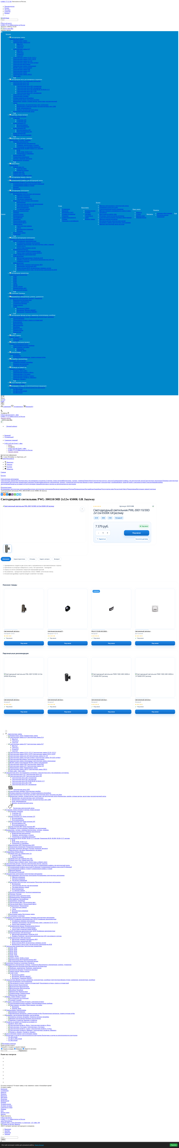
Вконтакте (10, 462)
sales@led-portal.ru (8, 458)
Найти (3, 1139)
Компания (4, 1089)
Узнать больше (39, 1145)
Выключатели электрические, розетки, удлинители (57, 482)
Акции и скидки (8, 1049)
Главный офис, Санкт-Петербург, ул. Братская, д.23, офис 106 (20, 1122)
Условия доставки (6, 1106)
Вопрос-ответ (5, 1112)
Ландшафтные (89, 489)
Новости (3, 1092)
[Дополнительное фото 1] (7, 548)
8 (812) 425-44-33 (6, 23)
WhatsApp (10, 469)
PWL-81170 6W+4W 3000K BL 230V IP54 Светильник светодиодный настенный (99, 631)
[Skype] (17, 494)
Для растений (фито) (120, 489)
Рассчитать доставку (142, 539)
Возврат (57, 559)
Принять (173, 1145)
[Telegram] (20, 494)
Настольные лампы (142, 489)
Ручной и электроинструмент (136, 482)
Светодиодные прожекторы (18, 482)
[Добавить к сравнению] (82, 509)
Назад (10, 445)
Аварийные (97, 489)
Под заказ (136, 533)
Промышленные (79, 489)
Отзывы (32, 559)
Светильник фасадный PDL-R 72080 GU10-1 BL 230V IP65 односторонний (56, 631)
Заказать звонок (6, 418)
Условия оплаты (6, 1104)
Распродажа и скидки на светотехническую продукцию (58, 484)
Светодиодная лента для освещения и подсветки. (30, 480)
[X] (10, 494)
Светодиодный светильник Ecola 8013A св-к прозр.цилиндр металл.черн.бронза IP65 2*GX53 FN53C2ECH (12, 631)
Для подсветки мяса (107, 489)
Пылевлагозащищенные (61, 489)
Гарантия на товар (6, 1107)
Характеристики (19, 559)
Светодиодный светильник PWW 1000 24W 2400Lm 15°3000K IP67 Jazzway (143, 700)
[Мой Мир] (7, 494)
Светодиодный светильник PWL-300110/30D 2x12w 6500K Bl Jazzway (12, 700)
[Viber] (12, 494)
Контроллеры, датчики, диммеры (73, 480)
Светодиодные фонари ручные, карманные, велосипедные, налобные (95, 482)
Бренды (3, 1114)
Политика (4, 1099)
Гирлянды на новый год (17, 484)
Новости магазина (30, 1049)
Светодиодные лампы (8, 480)
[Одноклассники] (4, 494)
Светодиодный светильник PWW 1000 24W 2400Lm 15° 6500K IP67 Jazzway (99, 700)
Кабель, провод (122, 482)
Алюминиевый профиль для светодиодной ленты (129, 480)
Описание (6, 559)
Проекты (3, 1094)
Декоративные (131, 489)
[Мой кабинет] (1, 32)
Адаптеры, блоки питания (54, 480)
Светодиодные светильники (154, 480)
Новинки (19, 1049)
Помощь (3, 1102)
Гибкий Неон (88, 480)
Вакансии (4, 1095)
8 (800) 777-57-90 (6, 1)
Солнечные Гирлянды (34, 482)
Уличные (71, 489)
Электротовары (151, 482)
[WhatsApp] (15, 494)
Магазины (4, 1097)
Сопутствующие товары (32, 484)
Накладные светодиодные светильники (40, 489)
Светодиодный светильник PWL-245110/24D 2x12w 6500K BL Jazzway (56, 700)
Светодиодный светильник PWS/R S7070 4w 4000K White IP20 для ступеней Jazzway (143, 631)
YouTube (9, 467)
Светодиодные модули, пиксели (102, 480)
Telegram (9, 464)
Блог (2, 1111)
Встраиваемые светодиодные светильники (14, 489)
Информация (5, 1101)
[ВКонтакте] (2, 494)
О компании (5, 1090)
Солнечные (152, 489)
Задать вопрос (45, 559)
